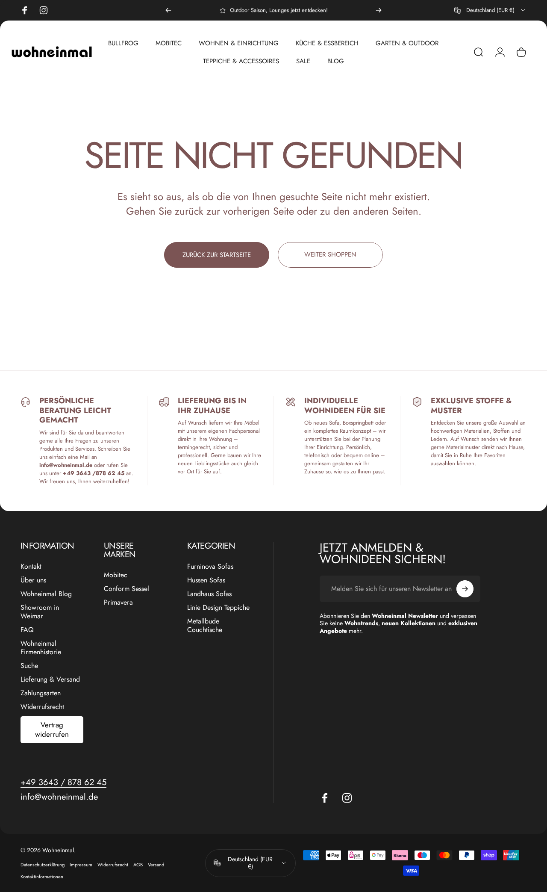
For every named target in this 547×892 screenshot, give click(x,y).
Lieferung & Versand (50, 679)
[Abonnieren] (464, 588)
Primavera (118, 602)
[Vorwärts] (378, 10)
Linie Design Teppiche (218, 607)
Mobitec (115, 575)
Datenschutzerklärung (43, 864)
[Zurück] (168, 10)
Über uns (33, 580)
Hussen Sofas (206, 580)
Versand (156, 864)
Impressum (81, 864)
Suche (29, 666)
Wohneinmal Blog (46, 594)
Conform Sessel (126, 589)
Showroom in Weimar (40, 611)
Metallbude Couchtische (204, 625)
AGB (138, 864)
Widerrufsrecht (42, 707)
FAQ (27, 630)
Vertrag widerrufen (52, 729)
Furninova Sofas (210, 566)
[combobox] (490, 10)
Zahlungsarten (41, 693)
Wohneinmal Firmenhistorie (41, 647)
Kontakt (31, 566)
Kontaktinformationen (42, 876)
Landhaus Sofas (209, 594)
